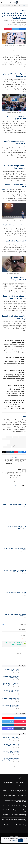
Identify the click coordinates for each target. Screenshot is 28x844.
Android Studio (22, 437)
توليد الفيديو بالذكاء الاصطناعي (20, 445)
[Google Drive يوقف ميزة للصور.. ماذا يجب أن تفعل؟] (14, 539)
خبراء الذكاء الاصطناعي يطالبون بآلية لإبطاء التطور (15, 593)
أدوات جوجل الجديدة (6, 439)
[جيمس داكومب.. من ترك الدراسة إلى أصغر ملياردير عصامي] (23, 739)
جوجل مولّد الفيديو (6, 190)
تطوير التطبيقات (14, 443)
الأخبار (15, 5)
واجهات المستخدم (7, 447)
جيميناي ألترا (10, 445)
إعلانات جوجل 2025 (22, 441)
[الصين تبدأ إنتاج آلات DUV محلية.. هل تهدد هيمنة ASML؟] (14, 605)
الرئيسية (18, 5)
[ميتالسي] (14, 2)
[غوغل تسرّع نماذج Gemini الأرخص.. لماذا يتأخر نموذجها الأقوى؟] (14, 517)
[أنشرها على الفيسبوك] (22, 29)
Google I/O (15, 437)
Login (3, 624)
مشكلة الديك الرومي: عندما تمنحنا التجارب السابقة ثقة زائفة (11, 752)
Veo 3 (19, 439)
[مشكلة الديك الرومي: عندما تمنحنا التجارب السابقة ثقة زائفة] (23, 753)
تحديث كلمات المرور (22, 443)
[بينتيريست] (8, 29)
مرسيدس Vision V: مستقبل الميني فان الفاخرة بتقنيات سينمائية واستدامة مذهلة (8, 461)
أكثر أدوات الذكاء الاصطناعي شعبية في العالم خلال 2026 (14, 505)
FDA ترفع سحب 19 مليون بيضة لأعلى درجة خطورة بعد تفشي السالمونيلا (10, 684)
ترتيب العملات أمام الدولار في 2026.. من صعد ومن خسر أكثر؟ (14, 820)
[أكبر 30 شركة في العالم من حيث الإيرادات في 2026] (23, 671)
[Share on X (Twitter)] (15, 29)
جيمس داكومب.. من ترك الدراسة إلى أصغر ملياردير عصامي (10, 738)
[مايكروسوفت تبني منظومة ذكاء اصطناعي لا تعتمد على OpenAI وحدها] (14, 561)
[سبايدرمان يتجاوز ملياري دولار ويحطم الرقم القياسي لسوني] (23, 700)
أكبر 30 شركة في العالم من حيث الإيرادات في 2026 (11, 670)
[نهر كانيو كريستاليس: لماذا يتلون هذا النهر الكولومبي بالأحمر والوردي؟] (23, 760)
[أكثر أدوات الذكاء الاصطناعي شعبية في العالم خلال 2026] (14, 495)
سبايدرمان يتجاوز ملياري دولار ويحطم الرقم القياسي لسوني (10, 699)
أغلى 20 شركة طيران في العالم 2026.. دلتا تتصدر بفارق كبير (10, 706)
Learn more (14, 840)
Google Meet (9, 437)
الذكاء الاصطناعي (14, 441)
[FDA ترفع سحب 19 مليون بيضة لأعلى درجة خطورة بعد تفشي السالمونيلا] (23, 685)
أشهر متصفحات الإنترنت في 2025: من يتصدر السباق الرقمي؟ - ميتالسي (14, 643)
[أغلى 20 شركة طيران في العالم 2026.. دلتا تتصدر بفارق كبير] (23, 707)
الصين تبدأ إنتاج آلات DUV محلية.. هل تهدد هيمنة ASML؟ (15, 615)
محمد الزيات (24, 24)
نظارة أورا (14, 447)
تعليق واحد (23, 26)
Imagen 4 (24, 439)
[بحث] (2, 2)
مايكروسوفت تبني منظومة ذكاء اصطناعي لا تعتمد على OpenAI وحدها (15, 571)
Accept (20, 840)
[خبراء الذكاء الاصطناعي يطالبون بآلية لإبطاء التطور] (14, 583)
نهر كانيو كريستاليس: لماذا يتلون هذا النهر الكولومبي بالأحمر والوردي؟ (10, 759)
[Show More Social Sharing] (3, 29)
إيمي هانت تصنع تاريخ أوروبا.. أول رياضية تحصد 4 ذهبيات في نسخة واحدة (11, 692)
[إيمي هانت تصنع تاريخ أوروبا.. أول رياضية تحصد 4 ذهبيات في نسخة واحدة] (23, 692)
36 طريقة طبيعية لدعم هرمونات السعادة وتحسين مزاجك (11, 745)
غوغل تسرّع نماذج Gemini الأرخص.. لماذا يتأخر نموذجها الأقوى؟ (14, 527)
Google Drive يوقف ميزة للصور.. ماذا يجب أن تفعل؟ (15, 549)
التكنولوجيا (11, 5)
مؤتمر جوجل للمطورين (22, 447)
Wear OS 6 (14, 439)
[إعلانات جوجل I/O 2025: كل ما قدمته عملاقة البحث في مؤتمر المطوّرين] (14, 38)
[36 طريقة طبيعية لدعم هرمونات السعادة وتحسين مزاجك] (23, 746)
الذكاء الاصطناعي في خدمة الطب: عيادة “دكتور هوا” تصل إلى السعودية (20, 460)
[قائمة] (26, 2)
